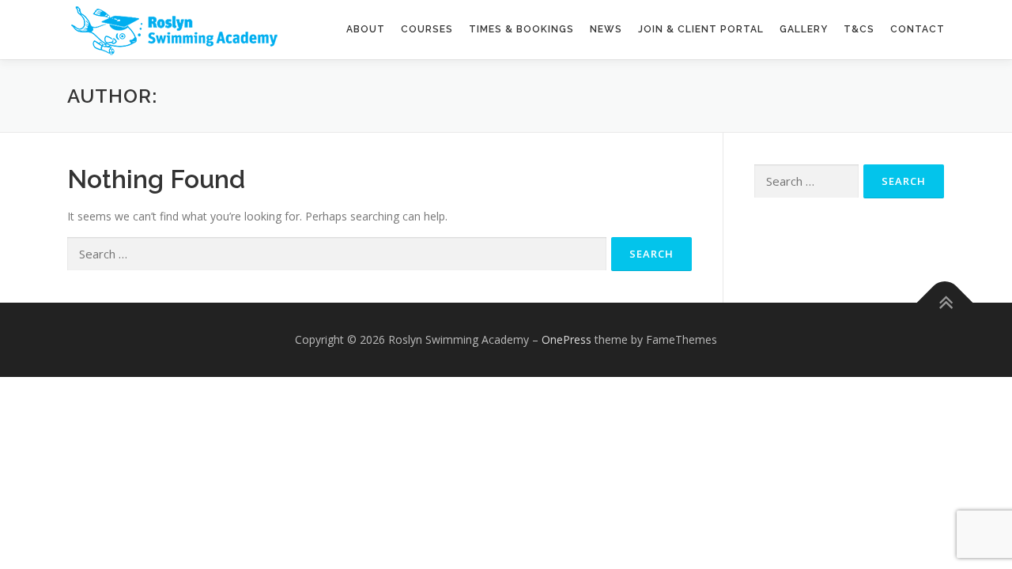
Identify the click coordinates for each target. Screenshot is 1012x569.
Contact (917, 29)
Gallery (804, 29)
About (365, 29)
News (606, 29)
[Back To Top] (945, 303)
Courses (427, 29)
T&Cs (859, 29)
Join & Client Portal (701, 29)
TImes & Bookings (521, 29)
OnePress (566, 339)
